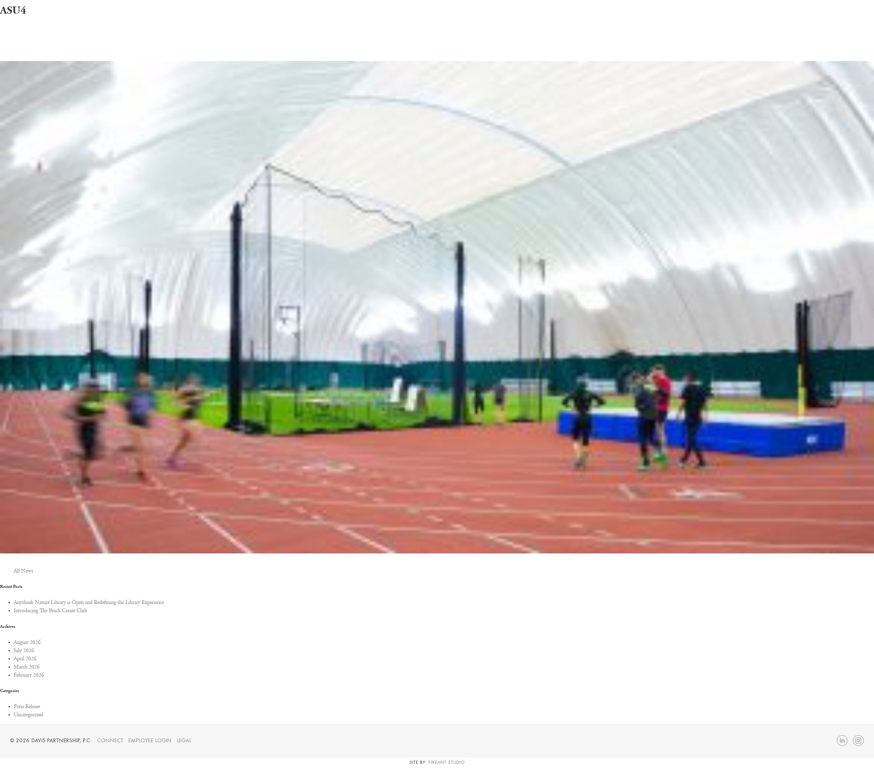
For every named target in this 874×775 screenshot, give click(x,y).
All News (23, 571)
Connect (110, 740)
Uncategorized (28, 715)
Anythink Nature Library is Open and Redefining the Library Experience (89, 602)
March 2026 (27, 667)
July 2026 (24, 650)
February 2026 (29, 675)
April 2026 (25, 659)
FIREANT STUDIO (446, 762)
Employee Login (149, 740)
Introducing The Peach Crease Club (50, 611)
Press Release (27, 706)
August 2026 (27, 642)
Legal (184, 740)
